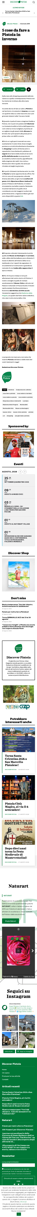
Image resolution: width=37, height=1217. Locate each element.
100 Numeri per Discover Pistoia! (17, 1130)
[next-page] (34, 13)
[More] (29, 89)
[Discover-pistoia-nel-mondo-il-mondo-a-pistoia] (18, 2)
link (21, 196)
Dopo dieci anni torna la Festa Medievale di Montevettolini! (16, 853)
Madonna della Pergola (10, 405)
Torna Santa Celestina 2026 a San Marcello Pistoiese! (17, 12)
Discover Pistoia (12, 24)
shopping (10, 416)
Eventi (6, 77)
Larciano (25, 401)
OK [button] (19, 1214)
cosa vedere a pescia (9, 397)
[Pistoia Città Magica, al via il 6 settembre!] (18, 787)
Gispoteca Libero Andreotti (12, 401)
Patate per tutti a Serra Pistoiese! (15, 612)
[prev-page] (3, 13)
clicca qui (23, 1202)
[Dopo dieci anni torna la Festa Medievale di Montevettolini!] (18, 832)
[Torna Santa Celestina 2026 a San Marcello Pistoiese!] (18, 739)
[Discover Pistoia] (4, 24)
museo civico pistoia (20, 412)
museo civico (7, 412)
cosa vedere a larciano (24, 393)
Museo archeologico (22, 408)
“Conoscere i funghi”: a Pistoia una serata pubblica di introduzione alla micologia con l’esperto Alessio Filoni (18, 626)
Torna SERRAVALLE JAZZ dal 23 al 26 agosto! (16, 618)
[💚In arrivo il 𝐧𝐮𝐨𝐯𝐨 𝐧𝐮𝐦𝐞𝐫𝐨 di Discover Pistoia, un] (10, 1023)
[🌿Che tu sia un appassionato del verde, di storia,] (27, 1040)
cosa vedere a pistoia (25, 397)
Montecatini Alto (8, 408)
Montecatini (24, 405)
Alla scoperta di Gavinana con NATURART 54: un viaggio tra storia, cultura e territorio (16, 1147)
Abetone (11, 390)
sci (4, 416)
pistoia (31, 412)
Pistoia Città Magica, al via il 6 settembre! (16, 806)
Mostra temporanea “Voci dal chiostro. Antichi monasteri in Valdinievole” (17, 605)
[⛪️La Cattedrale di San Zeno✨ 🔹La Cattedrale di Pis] (27, 1023)
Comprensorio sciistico (23, 390)
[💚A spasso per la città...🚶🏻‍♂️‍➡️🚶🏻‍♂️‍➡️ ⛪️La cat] (10, 1040)
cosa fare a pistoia (9, 393)
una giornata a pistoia (22, 416)
